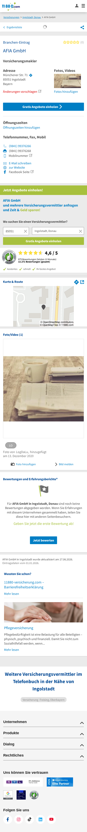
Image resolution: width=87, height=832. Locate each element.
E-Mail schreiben (19, 163)
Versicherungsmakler (20, 61)
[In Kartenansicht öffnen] (82, 281)
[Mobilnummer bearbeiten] (30, 155)
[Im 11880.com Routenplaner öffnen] (76, 281)
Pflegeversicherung (18, 627)
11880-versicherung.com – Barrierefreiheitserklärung (24, 584)
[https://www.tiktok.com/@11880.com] (29, 819)
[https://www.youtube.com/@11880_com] (51, 819)
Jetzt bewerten (43, 540)
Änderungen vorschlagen (20, 91)
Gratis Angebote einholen (40, 107)
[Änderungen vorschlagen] (39, 91)
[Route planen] (30, 75)
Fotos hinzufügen (66, 91)
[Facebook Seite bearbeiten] (32, 171)
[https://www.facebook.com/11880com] (7, 819)
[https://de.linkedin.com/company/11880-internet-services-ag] (40, 819)
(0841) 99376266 (20, 146)
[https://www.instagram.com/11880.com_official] (18, 819)
